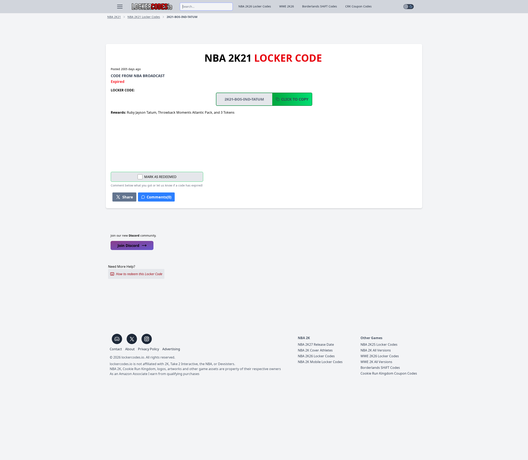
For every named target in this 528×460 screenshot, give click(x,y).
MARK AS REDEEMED (160, 177)
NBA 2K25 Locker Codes (379, 344)
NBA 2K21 (114, 17)
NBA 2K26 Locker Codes (254, 6)
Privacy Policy (148, 349)
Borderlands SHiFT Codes (319, 6)
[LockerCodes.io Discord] (117, 339)
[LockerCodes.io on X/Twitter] (132, 339)
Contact (116, 349)
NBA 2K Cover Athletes (315, 350)
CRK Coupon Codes (358, 6)
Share (127, 197)
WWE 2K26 (286, 6)
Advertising (171, 349)
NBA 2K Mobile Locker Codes (320, 362)
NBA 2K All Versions (376, 350)
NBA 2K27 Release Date (316, 344)
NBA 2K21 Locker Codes (143, 17)
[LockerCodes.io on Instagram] (146, 339)
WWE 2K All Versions (376, 362)
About (130, 349)
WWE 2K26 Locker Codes (380, 356)
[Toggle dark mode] (408, 6)
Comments (159, 197)
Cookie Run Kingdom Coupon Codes (389, 373)
